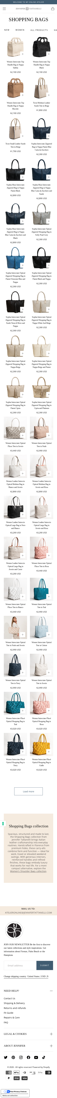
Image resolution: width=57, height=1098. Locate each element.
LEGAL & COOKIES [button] (15, 1034)
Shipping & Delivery (14, 1003)
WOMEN (20, 30)
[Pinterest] (13, 1057)
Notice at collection (10, 1095)
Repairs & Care (12, 1017)
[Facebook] (28, 1057)
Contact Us (9, 998)
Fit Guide (8, 1012)
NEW (7, 30)
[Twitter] (5, 1057)
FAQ (6, 1022)
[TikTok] (43, 1057)
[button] (4, 9)
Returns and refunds (15, 1008)
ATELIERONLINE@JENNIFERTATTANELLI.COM (28, 912)
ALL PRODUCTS (39, 30)
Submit (44, 965)
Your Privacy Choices (18, 1091)
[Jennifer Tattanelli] (14, 930)
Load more (28, 791)
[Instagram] (20, 1057)
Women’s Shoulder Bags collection (28, 871)
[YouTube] (36, 1057)
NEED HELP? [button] (11, 990)
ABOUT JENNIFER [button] (14, 1045)
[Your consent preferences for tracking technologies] (3, 824)
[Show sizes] (22, 54)
